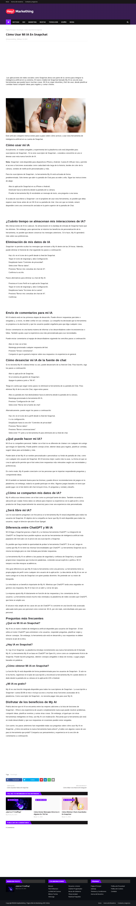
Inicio (7, 2)
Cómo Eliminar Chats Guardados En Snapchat (74, 813)
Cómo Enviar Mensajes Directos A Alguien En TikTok (46, 813)
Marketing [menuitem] (32, 22)
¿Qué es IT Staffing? (13, 812)
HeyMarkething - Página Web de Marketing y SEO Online (33, 903)
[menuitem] (8, 22)
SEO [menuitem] (23, 22)
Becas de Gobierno (75, 891)
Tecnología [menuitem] (53, 22)
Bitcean (50, 886)
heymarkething (11, 39)
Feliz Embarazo (53, 889)
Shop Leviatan (73, 894)
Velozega (51, 897)
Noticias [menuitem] (16, 22)
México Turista (53, 894)
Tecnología (19, 30)
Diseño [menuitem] (64, 22)
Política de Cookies (117, 889)
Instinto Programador (75, 889)
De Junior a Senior (74, 886)
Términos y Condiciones (98, 891)
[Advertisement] (47, 58)
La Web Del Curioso (54, 891)
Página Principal (10, 30)
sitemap (93, 889)
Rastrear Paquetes (75, 897)
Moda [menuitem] (72, 22)
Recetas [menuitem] (43, 22)
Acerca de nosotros (17, 2)
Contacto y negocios (31, 2)
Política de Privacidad (118, 886)
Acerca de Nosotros (97, 894)
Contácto (114, 891)
